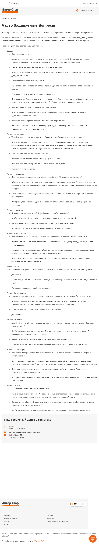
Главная (7, 516)
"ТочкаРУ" (39, 541)
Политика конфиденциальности (58, 521)
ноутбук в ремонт (60, 213)
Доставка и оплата (10, 519)
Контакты (50, 519)
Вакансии (50, 516)
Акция (6, 525)
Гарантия (7, 521)
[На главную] (10, 10)
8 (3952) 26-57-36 (16, 428)
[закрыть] (95, 3)
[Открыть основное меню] (3, 3)
